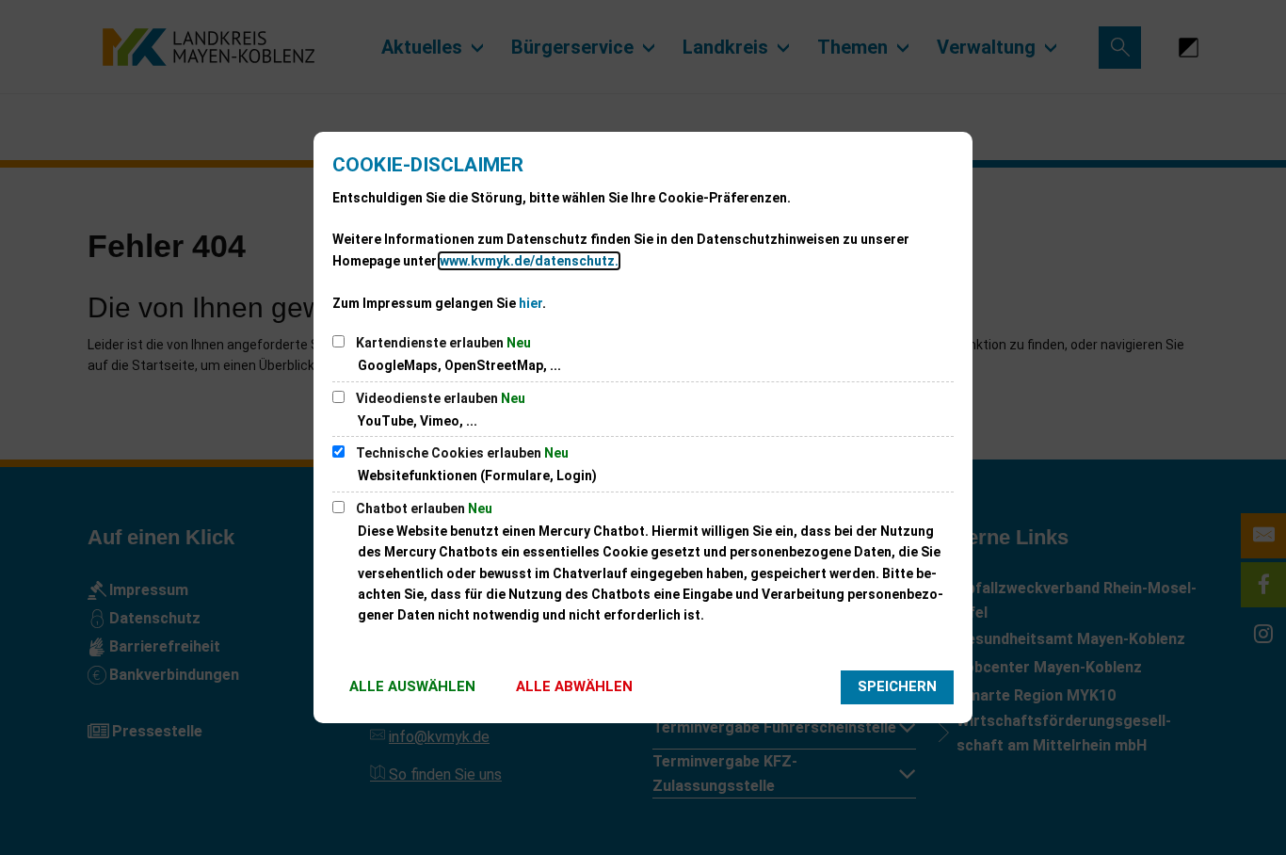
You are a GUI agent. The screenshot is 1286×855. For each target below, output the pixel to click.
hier (530, 303)
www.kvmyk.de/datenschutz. (529, 260)
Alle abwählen (574, 686)
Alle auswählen (412, 686)
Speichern (897, 686)
